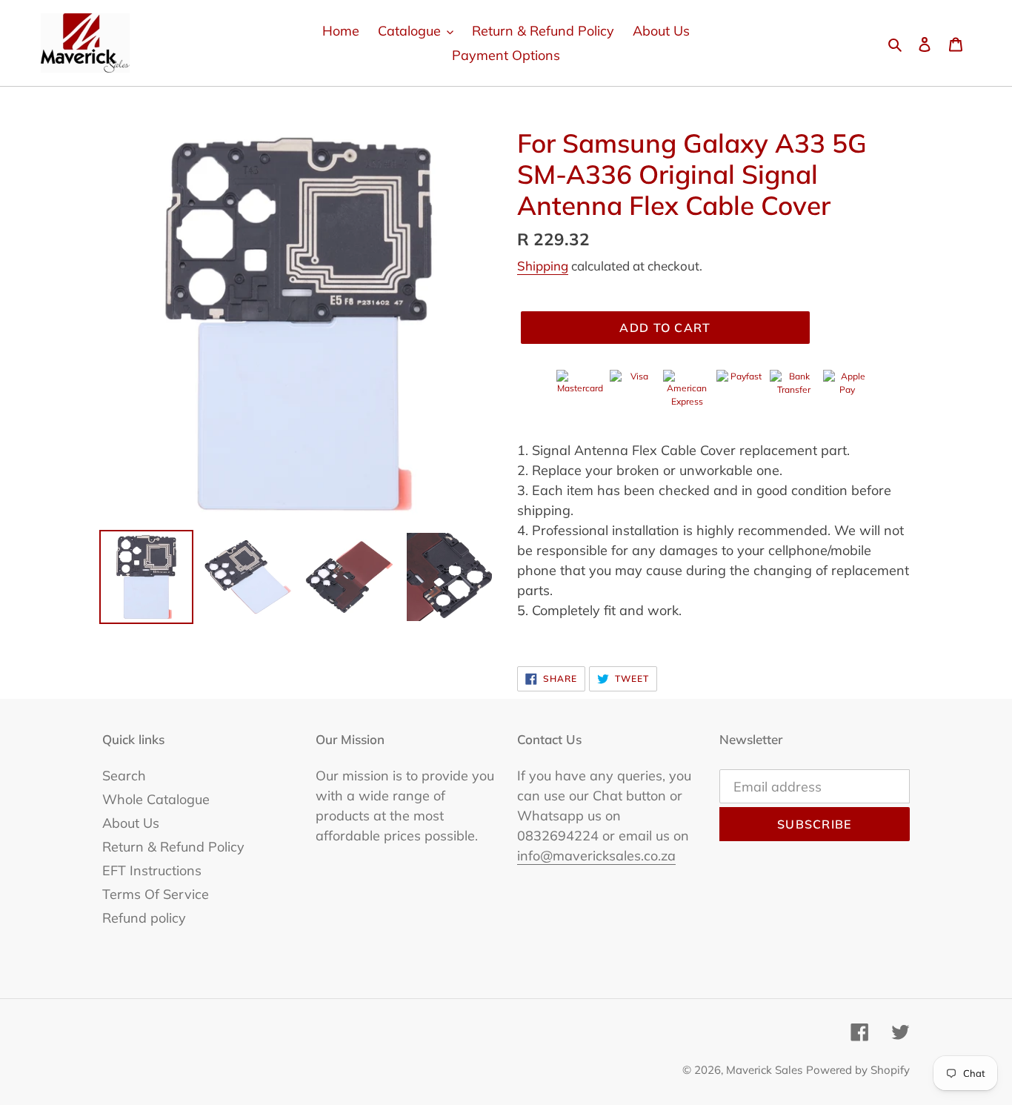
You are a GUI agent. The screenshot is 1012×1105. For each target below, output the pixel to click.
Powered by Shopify (858, 1070)
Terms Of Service (155, 894)
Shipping (542, 265)
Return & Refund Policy (173, 846)
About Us (130, 823)
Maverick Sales (764, 1070)
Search (124, 775)
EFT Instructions (152, 870)
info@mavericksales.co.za (596, 855)
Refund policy (144, 917)
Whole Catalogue (156, 799)
